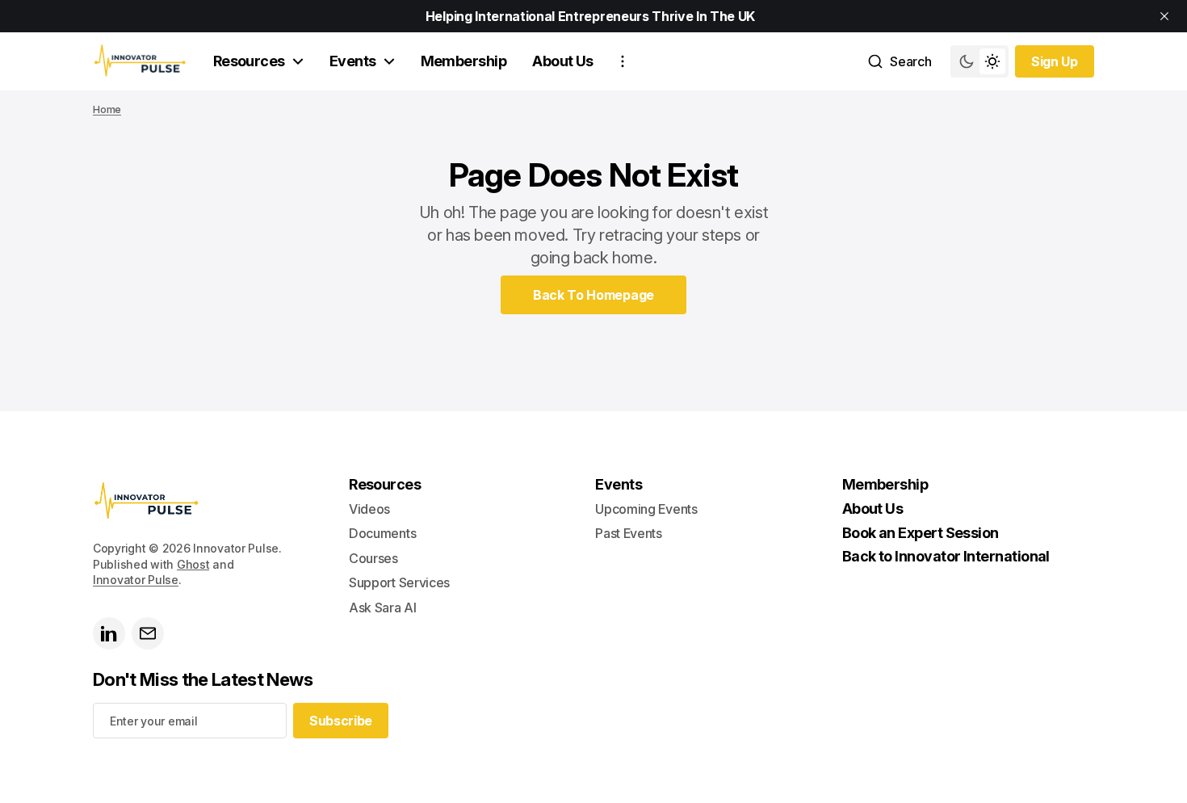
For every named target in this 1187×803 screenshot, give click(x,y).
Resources (249, 61)
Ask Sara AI (382, 607)
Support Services (399, 582)
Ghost (193, 564)
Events (352, 61)
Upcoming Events (646, 509)
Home (107, 109)
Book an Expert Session (920, 532)
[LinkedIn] (109, 633)
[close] (1164, 16)
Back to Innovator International (946, 556)
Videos (369, 509)
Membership (464, 61)
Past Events (628, 533)
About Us (563, 61)
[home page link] (140, 61)
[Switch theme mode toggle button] (979, 61)
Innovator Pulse (135, 579)
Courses (373, 558)
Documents (382, 533)
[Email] (148, 633)
